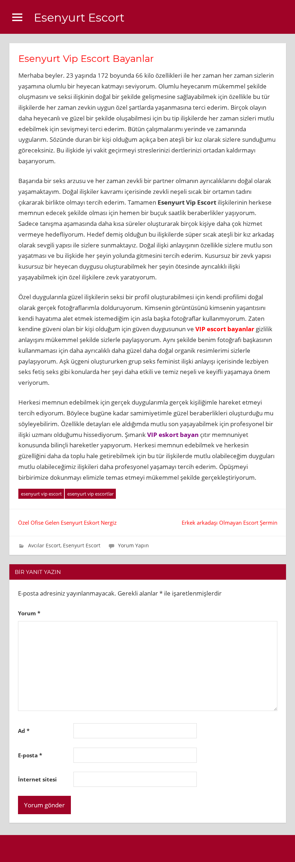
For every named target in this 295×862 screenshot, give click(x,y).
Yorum (29, 613)
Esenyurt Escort (79, 17)
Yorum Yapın (133, 545)
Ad (24, 730)
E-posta (30, 755)
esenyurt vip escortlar (90, 494)
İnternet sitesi (37, 779)
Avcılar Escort (44, 545)
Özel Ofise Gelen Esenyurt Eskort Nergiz (67, 522)
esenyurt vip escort (41, 494)
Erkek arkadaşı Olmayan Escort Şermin (229, 522)
